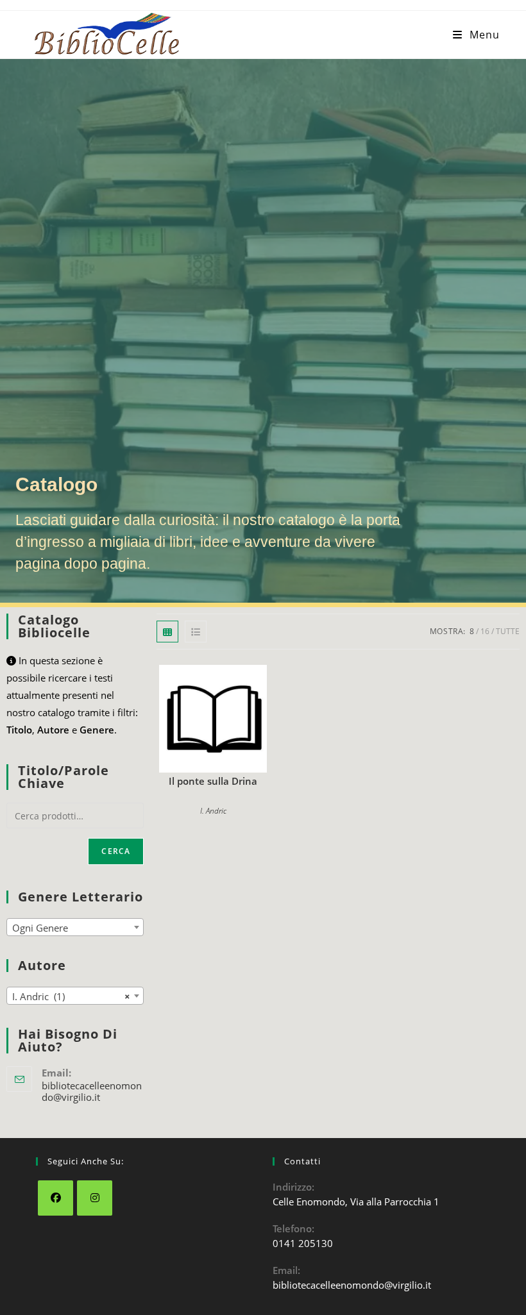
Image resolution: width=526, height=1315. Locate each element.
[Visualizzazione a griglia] (167, 631)
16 (484, 631)
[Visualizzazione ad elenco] (196, 631)
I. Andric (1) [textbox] (71, 996)
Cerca (115, 851)
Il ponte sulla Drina (213, 781)
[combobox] (75, 927)
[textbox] (75, 928)
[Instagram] (94, 1198)
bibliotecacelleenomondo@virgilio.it (92, 1091)
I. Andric (213, 810)
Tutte (508, 631)
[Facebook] (55, 1198)
